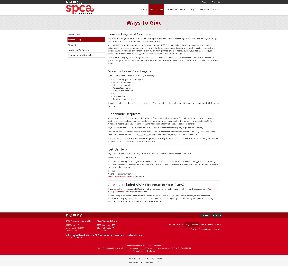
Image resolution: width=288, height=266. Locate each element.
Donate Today (74, 34)
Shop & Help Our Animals (78, 50)
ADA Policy (150, 251)
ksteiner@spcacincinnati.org (120, 176)
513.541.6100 (71, 230)
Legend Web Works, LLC (147, 262)
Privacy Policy (138, 251)
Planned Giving (74, 40)
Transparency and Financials (80, 55)
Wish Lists (72, 45)
